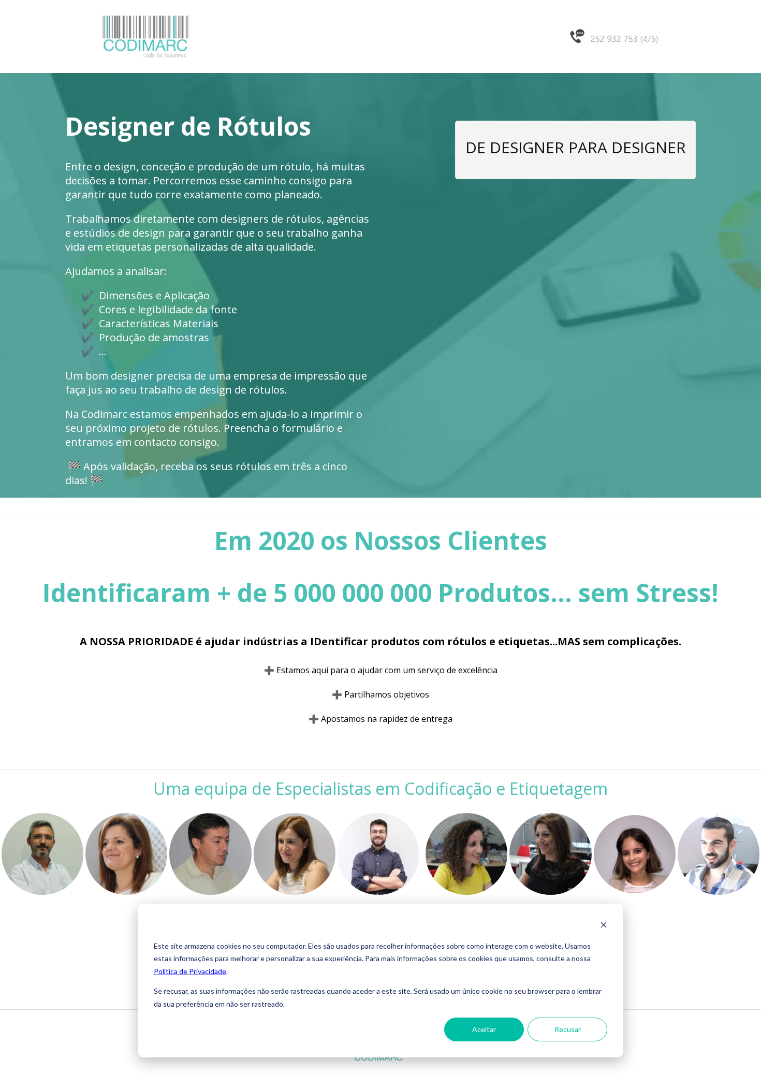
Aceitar (484, 1029)
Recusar (567, 1029)
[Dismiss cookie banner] (603, 926)
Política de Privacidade (190, 971)
